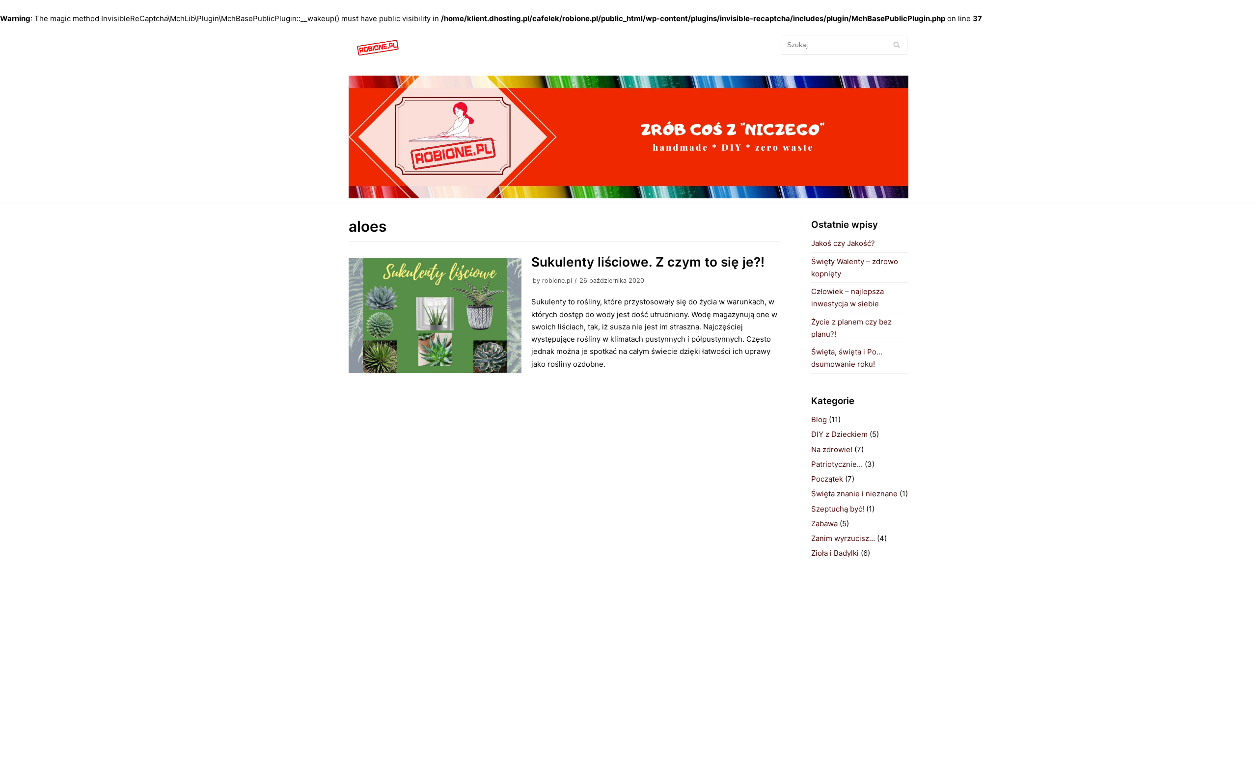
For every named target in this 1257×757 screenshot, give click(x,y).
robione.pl (557, 280)
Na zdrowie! (831, 449)
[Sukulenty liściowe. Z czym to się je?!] (435, 315)
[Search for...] (844, 44)
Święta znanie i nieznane (854, 493)
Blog (819, 419)
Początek (827, 479)
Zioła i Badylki (835, 553)
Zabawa (824, 523)
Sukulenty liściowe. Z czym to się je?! (648, 262)
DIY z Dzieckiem (839, 434)
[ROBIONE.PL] (378, 48)
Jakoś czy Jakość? (843, 243)
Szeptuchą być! (837, 509)
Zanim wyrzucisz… (843, 538)
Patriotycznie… (837, 464)
